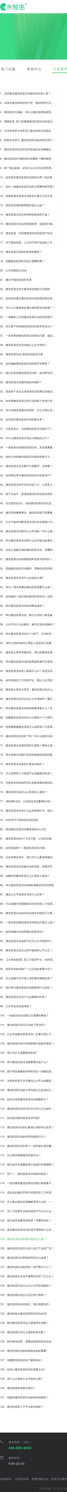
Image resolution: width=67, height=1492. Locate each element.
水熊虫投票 (22, 1479)
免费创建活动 (40, 1479)
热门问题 (8, 68)
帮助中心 (34, 68)
